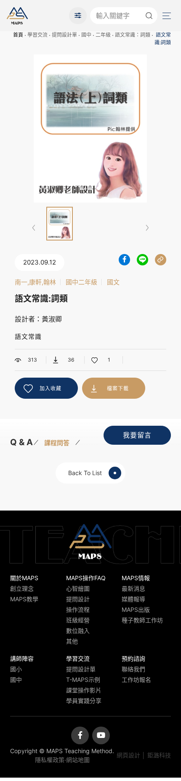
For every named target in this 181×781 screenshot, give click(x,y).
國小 (16, 669)
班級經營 (78, 620)
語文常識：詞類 (132, 35)
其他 (72, 641)
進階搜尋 (78, 15)
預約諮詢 (133, 658)
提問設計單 (64, 35)
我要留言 (137, 435)
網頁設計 (128, 755)
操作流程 (78, 609)
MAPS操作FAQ (86, 577)
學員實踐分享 (83, 700)
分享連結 (160, 259)
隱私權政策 (49, 759)
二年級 (103, 35)
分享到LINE (142, 259)
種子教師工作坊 (142, 620)
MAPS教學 (24, 599)
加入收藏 (50, 388)
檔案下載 (118, 388)
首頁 (18, 35)
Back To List (85, 472)
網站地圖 (78, 759)
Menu (165, 15)
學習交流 (37, 35)
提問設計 (78, 599)
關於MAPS (24, 577)
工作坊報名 (136, 679)
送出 (149, 15)
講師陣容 (22, 658)
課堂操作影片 (83, 690)
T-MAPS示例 (83, 679)
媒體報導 (133, 599)
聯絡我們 (133, 669)
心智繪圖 (78, 588)
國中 (86, 35)
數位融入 (78, 630)
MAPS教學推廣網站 (17, 15)
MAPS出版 (136, 609)
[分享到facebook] (124, 259)
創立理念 (22, 588)
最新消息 (133, 588)
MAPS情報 (136, 577)
